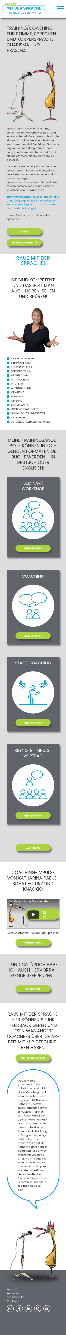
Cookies (12, 1301)
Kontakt (24, 231)
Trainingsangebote (24, 242)
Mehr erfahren (33, 548)
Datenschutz (15, 1297)
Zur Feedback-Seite (33, 1058)
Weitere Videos (33, 942)
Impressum (14, 1293)
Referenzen (33, 989)
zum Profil (33, 847)
